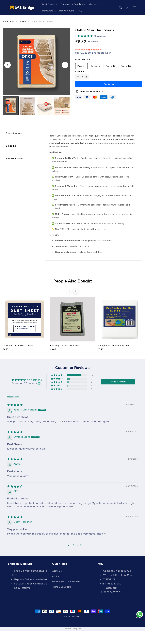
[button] (49, 4)
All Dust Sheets (19, 21)
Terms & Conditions (61, 587)
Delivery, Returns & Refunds (66, 581)
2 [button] (68, 545)
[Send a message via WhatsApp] (140, 614)
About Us (57, 571)
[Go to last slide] (7, 65)
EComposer (76, 629)
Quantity (79, 71)
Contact (56, 576)
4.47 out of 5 (34, 380)
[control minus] (77, 76)
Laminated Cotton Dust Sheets (18, 345)
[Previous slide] (69, 291)
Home (5, 21)
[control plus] (87, 76)
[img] (15, 405)
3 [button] (73, 545)
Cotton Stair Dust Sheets (41, 21)
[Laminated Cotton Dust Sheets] (25, 319)
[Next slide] (65, 65)
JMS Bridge (76, 617)
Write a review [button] (118, 381)
